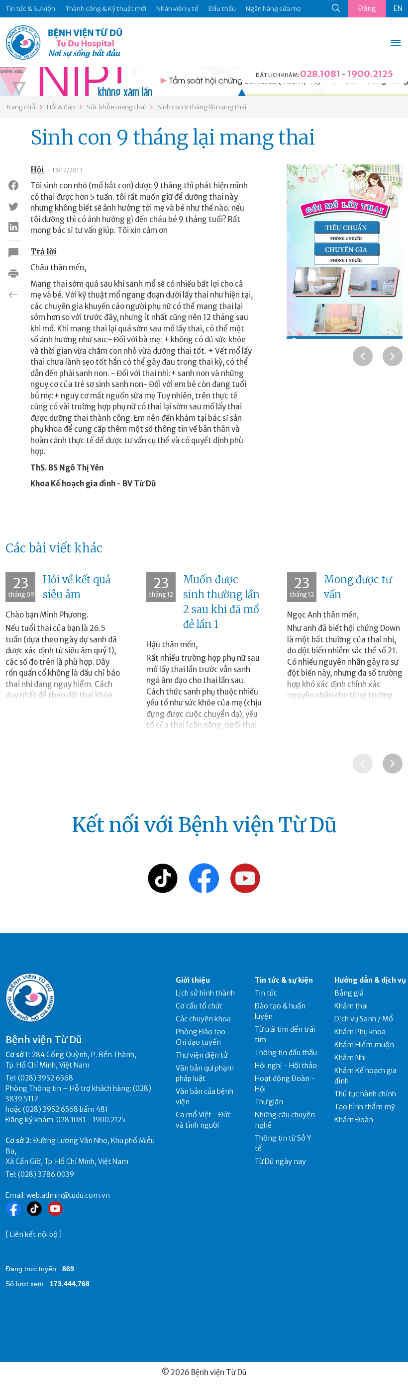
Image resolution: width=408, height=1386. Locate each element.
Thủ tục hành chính (365, 1093)
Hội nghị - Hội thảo (286, 1065)
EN (398, 8)
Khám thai (351, 1005)
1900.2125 (370, 73)
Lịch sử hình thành (205, 993)
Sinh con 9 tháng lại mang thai (201, 107)
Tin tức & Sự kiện (30, 8)
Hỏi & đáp (61, 107)
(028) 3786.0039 (46, 1174)
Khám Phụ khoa (360, 1031)
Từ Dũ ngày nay (280, 1161)
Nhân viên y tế (177, 8)
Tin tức (266, 993)
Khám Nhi (350, 1057)
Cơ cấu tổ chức (199, 1005)
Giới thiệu (193, 980)
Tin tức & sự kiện (284, 980)
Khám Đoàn (353, 1119)
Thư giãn (269, 1101)
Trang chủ (20, 107)
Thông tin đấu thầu (286, 1052)
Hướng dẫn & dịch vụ (370, 980)
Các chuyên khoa (203, 1018)
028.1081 (320, 73)
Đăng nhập (367, 10)
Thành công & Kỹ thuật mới (105, 8)
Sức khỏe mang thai (116, 107)
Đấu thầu (222, 8)
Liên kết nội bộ (34, 1234)
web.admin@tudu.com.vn (68, 1195)
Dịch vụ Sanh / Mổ (363, 1018)
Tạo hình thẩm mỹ (364, 1106)
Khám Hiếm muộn (364, 1044)
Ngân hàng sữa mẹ (273, 8)
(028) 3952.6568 (45, 1078)
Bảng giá (349, 993)
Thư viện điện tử (202, 1055)
